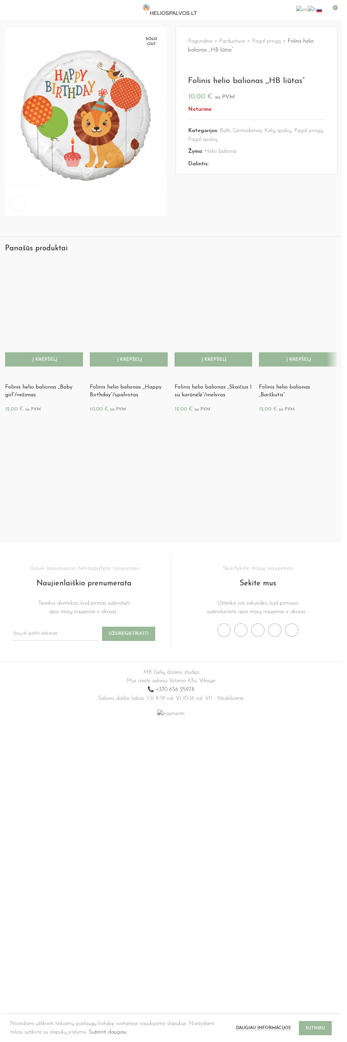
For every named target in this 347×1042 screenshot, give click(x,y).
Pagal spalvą (203, 139)
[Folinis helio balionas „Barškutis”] (298, 514)
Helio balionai (221, 151)
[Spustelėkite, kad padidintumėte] (17, 203)
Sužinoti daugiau (107, 1032)
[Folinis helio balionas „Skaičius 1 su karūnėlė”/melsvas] (213, 514)
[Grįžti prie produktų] (200, 65)
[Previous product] (192, 65)
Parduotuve (232, 41)
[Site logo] (171, 10)
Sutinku (315, 1028)
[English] (302, 10)
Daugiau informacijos (264, 1028)
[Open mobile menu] (8, 10)
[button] (44, 776)
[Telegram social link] (245, 164)
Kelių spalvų (277, 130)
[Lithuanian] (312, 10)
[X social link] (221, 164)
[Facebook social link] (213, 164)
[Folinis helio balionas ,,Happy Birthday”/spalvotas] (129, 514)
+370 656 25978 (175, 984)
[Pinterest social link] (229, 164)
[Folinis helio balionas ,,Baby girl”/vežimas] (44, 514)
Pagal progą (266, 41)
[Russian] (320, 10)
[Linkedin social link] (237, 164)
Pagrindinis (200, 41)
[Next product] (208, 65)
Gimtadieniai (247, 130)
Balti (225, 130)
